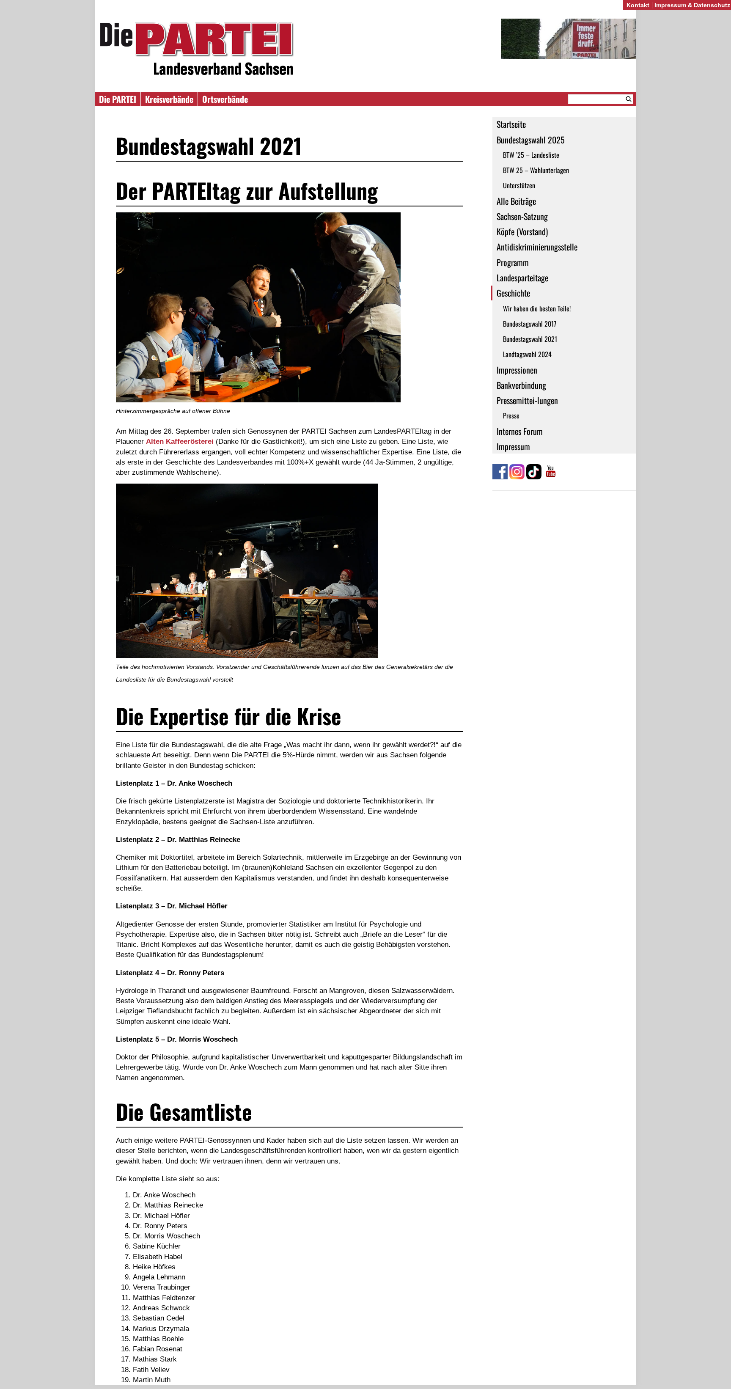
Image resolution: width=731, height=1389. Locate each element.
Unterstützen (519, 185)
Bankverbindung (521, 385)
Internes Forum (520, 431)
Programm (513, 262)
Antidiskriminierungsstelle (537, 246)
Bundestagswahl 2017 (529, 324)
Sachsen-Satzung (522, 216)
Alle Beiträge (516, 201)
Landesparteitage (522, 277)
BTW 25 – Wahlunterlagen (536, 170)
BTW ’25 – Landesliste (531, 155)
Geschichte (513, 292)
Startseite (511, 124)
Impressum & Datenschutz (692, 5)
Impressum (513, 446)
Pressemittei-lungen (527, 400)
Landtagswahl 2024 (527, 354)
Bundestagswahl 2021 (530, 339)
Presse (511, 415)
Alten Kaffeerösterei (180, 441)
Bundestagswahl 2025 (531, 139)
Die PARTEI (117, 99)
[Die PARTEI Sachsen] (365, 50)
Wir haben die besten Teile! (537, 308)
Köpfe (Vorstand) (522, 231)
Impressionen (517, 369)
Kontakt (638, 5)
